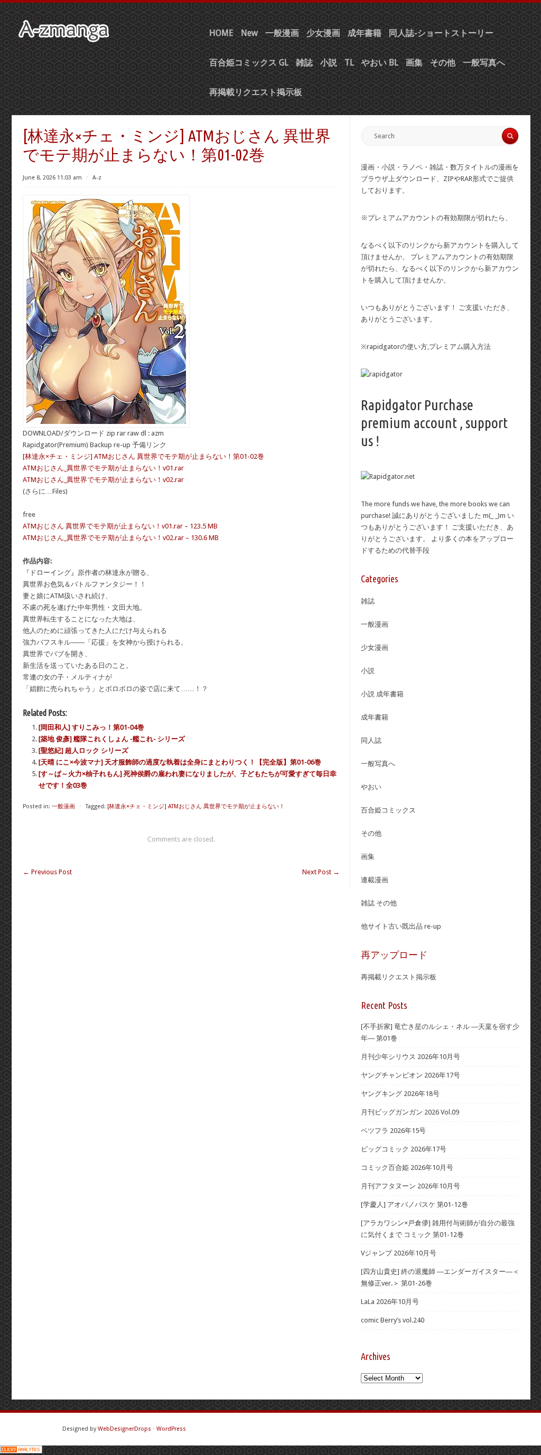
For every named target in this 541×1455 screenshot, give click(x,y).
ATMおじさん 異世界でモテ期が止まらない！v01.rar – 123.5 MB (120, 526)
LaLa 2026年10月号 (390, 1302)
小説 (328, 63)
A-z (96, 177)
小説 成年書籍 (382, 694)
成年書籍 (364, 33)
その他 (442, 63)
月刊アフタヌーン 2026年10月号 (410, 1186)
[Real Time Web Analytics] (21, 1451)
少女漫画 (323, 33)
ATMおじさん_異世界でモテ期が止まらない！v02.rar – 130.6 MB (121, 538)
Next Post (321, 872)
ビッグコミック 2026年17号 (403, 1149)
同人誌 (371, 740)
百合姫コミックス (388, 810)
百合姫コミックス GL (248, 63)
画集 (414, 63)
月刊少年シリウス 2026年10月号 (410, 1057)
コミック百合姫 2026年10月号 (407, 1167)
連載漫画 (374, 880)
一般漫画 (282, 33)
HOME (221, 33)
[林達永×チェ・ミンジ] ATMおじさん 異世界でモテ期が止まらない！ (196, 806)
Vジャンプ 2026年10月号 (398, 1253)
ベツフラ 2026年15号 (393, 1131)
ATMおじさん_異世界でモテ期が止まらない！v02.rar (103, 480)
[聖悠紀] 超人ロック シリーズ (83, 750)
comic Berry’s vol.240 (392, 1320)
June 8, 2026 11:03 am (52, 177)
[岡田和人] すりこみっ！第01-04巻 (91, 727)
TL (349, 63)
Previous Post (47, 872)
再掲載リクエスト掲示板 (255, 92)
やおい (371, 787)
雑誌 (304, 63)
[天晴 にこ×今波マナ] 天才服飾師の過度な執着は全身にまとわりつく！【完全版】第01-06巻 (180, 762)
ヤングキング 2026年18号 (400, 1094)
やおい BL (379, 63)
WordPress (171, 1428)
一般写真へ (484, 63)
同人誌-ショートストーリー (441, 33)
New (249, 33)
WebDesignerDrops (124, 1428)
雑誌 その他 (379, 903)
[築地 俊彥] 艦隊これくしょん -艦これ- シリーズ (112, 739)
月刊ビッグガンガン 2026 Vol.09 (410, 1112)
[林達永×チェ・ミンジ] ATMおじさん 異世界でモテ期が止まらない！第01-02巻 (143, 456)
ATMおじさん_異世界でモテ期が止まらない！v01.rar (103, 468)
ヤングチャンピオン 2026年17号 (410, 1075)
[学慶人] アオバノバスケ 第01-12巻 (414, 1204)
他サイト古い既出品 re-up (401, 926)
